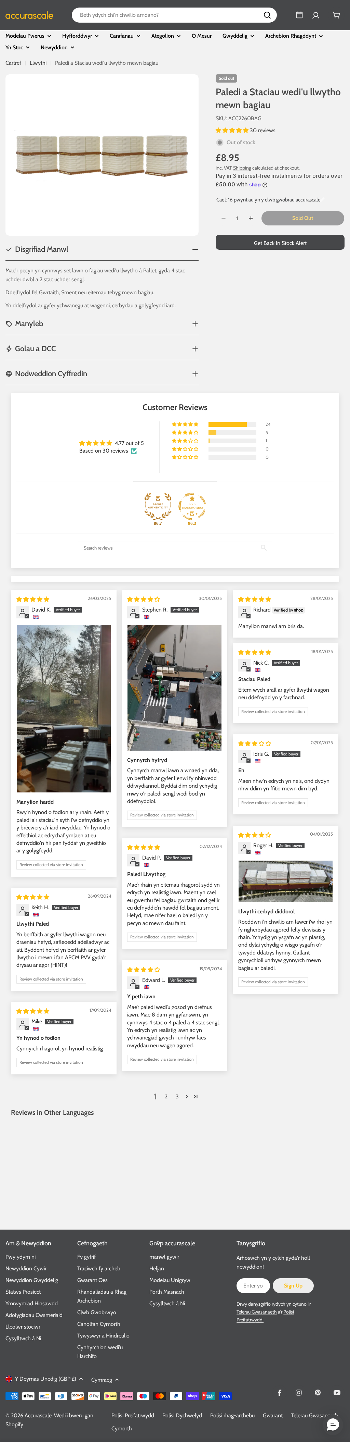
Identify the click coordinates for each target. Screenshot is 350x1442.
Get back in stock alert (280, 243)
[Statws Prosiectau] (299, 15)
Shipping (242, 168)
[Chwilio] (267, 15)
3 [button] (177, 1096)
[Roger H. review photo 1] (285, 881)
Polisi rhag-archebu (232, 1415)
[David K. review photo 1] (63, 708)
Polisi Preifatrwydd (132, 1415)
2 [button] (166, 1096)
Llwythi (38, 63)
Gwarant (273, 1415)
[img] (32, 599)
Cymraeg (101, 1380)
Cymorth (121, 1428)
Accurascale (38, 1415)
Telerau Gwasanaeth (257, 1312)
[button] (233, 130)
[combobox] (174, 15)
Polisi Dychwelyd (182, 1415)
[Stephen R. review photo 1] (174, 688)
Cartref (13, 63)
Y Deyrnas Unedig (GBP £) (45, 1379)
